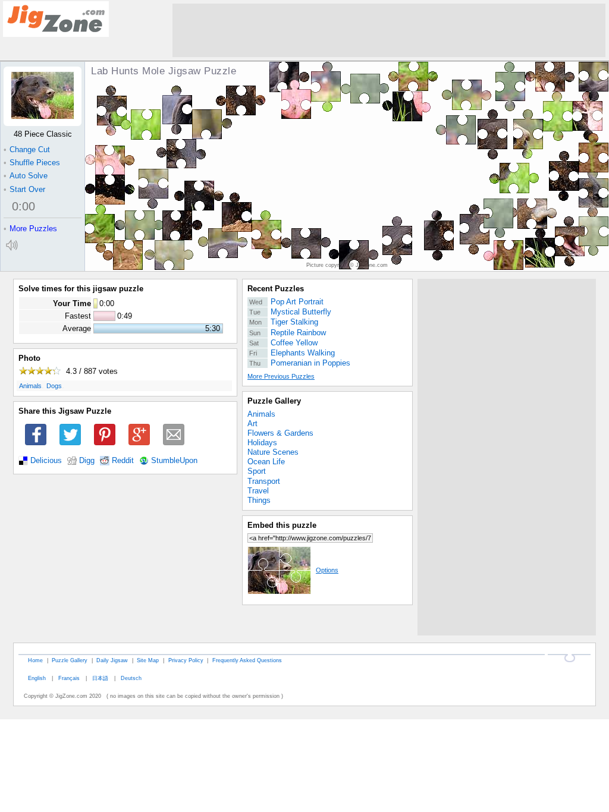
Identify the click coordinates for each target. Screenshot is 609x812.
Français (69, 678)
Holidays (262, 442)
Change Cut (27, 149)
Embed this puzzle (281, 525)
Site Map (148, 660)
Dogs (54, 385)
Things (259, 500)
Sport (256, 471)
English (37, 678)
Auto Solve (26, 175)
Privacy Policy (185, 660)
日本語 (100, 678)
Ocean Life (266, 461)
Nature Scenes (273, 452)
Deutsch (131, 678)
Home (35, 660)
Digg (87, 461)
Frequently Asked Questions (247, 660)
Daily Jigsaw (112, 660)
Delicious (46, 461)
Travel (258, 490)
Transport (263, 481)
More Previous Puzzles (281, 376)
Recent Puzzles (275, 288)
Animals (30, 385)
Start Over (24, 189)
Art (252, 423)
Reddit (123, 461)
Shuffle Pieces (32, 162)
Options (327, 570)
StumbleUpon (174, 461)
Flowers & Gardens (280, 433)
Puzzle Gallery (274, 400)
